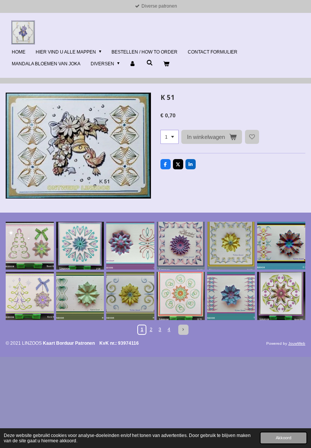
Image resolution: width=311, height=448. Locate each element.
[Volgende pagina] (183, 330)
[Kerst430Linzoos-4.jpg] (30, 296)
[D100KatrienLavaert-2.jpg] (231, 246)
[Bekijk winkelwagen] (166, 64)
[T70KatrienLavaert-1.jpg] (231, 296)
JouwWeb (296, 343)
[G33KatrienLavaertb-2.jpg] (281, 246)
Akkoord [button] (283, 437)
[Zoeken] (149, 62)
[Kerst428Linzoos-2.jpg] (281, 296)
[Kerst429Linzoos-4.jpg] (30, 246)
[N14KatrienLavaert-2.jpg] (80, 296)
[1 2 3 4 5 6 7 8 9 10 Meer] (169, 137)
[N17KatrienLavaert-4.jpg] (130, 296)
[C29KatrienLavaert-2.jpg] (130, 246)
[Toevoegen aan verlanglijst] (252, 137)
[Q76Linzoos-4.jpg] (181, 296)
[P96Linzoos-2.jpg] (80, 246)
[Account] (133, 64)
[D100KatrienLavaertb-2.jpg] (181, 246)
